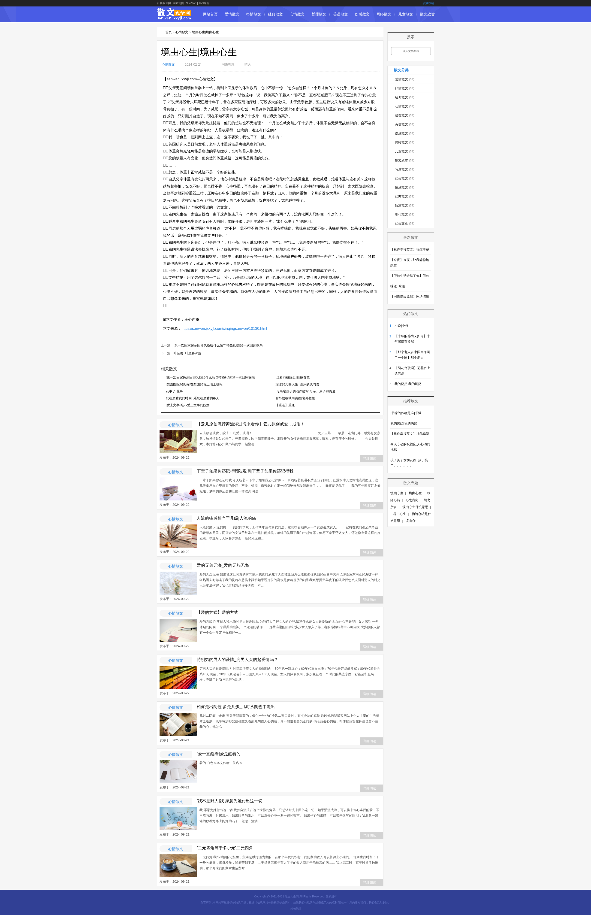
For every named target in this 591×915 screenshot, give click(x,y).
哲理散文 (318, 14)
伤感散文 (362, 14)
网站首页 (210, 14)
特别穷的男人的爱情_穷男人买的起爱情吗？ (237, 659)
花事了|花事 (174, 391)
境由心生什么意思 (415, 507)
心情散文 (297, 14)
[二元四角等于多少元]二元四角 (225, 848)
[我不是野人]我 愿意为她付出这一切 (229, 801)
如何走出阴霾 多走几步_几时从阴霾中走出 (236, 706)
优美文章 (404, 223)
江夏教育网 (164, 3)
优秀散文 (404, 196)
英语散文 (340, 14)
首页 (168, 32)
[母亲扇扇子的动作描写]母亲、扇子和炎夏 (305, 391)
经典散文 (275, 14)
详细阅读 (369, 458)
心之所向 (412, 500)
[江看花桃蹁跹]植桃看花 (292, 377)
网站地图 (178, 3)
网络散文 (384, 14)
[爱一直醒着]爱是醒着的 (219, 753)
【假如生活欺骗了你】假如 (409, 276)
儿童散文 (405, 14)
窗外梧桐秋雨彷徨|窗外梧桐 (295, 398)
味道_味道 (397, 286)
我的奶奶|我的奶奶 (408, 384)
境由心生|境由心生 (205, 32)
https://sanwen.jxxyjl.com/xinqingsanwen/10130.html (224, 328)
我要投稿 (428, 3)
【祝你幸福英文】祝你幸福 (409, 249)
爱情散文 (232, 14)
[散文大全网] (174, 18)
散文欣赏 (427, 14)
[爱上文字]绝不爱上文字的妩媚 (188, 405)
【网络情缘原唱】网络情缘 (409, 296)
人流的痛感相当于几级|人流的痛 (226, 518)
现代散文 (404, 214)
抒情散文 (253, 14)
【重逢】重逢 (285, 405)
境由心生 (396, 493)
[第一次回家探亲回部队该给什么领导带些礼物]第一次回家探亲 (218, 345)
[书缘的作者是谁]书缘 (405, 413)
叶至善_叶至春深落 (187, 353)
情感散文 (404, 187)
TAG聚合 (204, 3)
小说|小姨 (401, 325)
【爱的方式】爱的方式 (217, 612)
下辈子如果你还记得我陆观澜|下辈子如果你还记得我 (245, 471)
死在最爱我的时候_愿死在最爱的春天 (192, 398)
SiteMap (191, 3)
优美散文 (404, 178)
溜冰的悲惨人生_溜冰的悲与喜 (297, 384)
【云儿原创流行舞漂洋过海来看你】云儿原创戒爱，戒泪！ (251, 424)
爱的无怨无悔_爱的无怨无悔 (223, 565)
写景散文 (404, 169)
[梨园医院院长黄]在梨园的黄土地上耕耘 (194, 384)
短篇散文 (404, 205)
